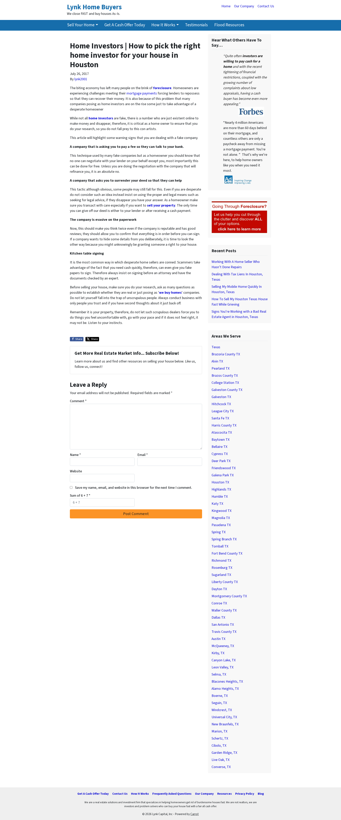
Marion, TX (219, 731)
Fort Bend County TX (227, 553)
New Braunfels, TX (225, 724)
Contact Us (266, 6)
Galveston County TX (227, 389)
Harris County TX (224, 425)
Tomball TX (220, 546)
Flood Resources (229, 25)
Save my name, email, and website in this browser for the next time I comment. (133, 487)
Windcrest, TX (222, 710)
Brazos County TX (225, 375)
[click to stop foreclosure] (240, 217)
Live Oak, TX (221, 759)
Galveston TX (221, 396)
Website (76, 471)
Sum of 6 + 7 (80, 495)
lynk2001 (80, 79)
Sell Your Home (81, 25)
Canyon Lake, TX (224, 660)
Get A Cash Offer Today (124, 25)
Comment (78, 401)
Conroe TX (219, 603)
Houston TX (220, 482)
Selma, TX (219, 674)
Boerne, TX (220, 695)
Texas (216, 347)
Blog (261, 794)
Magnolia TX (221, 517)
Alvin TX (217, 361)
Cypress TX (220, 453)
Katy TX (217, 503)
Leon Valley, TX (222, 667)
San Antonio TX (223, 624)
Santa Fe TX (220, 418)
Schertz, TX (220, 738)
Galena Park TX (223, 475)
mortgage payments (141, 93)
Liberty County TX (225, 581)
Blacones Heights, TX (227, 681)
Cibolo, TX (219, 745)
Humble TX (220, 496)
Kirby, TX (218, 653)
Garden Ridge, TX (224, 752)
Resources (224, 794)
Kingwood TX (221, 510)
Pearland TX (221, 368)
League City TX (223, 411)
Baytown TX (221, 439)
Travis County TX (224, 631)
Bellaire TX (219, 446)
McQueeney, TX (223, 646)
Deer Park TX (221, 461)
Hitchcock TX (221, 404)
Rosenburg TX (222, 567)
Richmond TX (221, 560)
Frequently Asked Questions (171, 794)
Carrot (194, 814)
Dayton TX (219, 589)
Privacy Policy (244, 794)
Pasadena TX (221, 525)
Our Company (244, 6)
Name (75, 454)
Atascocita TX (222, 432)
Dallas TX (218, 617)
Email (142, 454)
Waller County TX (224, 610)
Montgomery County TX (229, 596)
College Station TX (225, 382)
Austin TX (218, 638)
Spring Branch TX (224, 539)
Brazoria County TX (226, 354)
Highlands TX (221, 489)
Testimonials (196, 25)
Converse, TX (221, 766)
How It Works (163, 25)
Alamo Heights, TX (225, 688)
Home (225, 6)
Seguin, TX (219, 702)
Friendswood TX (224, 468)
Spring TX (219, 532)
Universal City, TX (224, 717)
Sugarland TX (221, 574)
